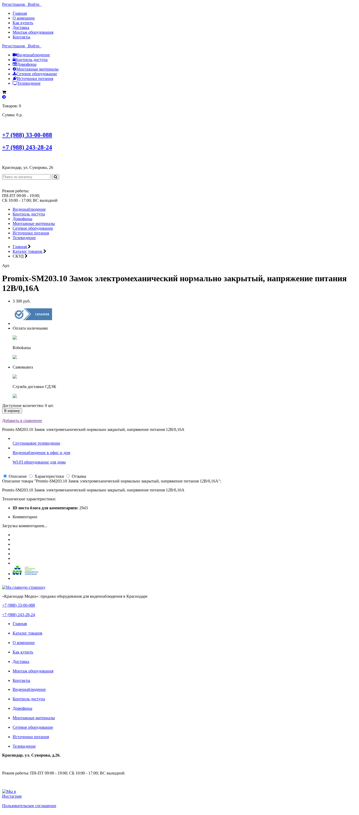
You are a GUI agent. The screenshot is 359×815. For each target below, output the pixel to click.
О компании (24, 18)
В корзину (12, 411)
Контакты (21, 37)
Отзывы (79, 476)
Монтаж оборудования (33, 32)
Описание (18, 476)
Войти (35, 4)
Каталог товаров (27, 633)
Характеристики (49, 476)
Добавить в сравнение (22, 420)
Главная (20, 13)
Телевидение (28, 83)
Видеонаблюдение (33, 55)
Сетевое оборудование (37, 74)
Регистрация (15, 4)
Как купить (23, 23)
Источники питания (35, 78)
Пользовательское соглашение (29, 805)
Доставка (21, 27)
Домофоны (27, 64)
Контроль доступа (31, 59)
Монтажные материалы (37, 69)
